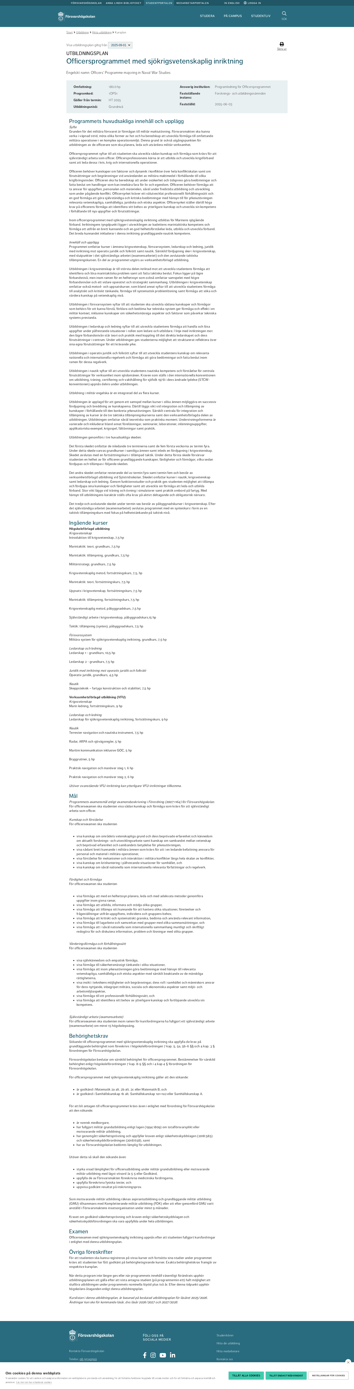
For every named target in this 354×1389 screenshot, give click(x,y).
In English (232, 3)
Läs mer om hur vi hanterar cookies (34, 1382)
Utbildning (82, 32)
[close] (348, 1362)
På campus (233, 15)
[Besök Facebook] (145, 1355)
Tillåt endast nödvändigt (286, 1375)
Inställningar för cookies (328, 1375)
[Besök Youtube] (162, 1355)
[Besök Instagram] (153, 1355)
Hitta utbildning (102, 32)
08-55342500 (88, 1359)
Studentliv (260, 15)
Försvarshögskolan (86, 3)
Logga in (254, 3)
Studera (207, 15)
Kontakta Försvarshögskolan (86, 1351)
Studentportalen (159, 3)
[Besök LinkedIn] (172, 1355)
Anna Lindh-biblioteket (123, 3)
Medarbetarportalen (192, 3)
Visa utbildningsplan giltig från (86, 45)
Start (69, 32)
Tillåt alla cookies (246, 1375)
